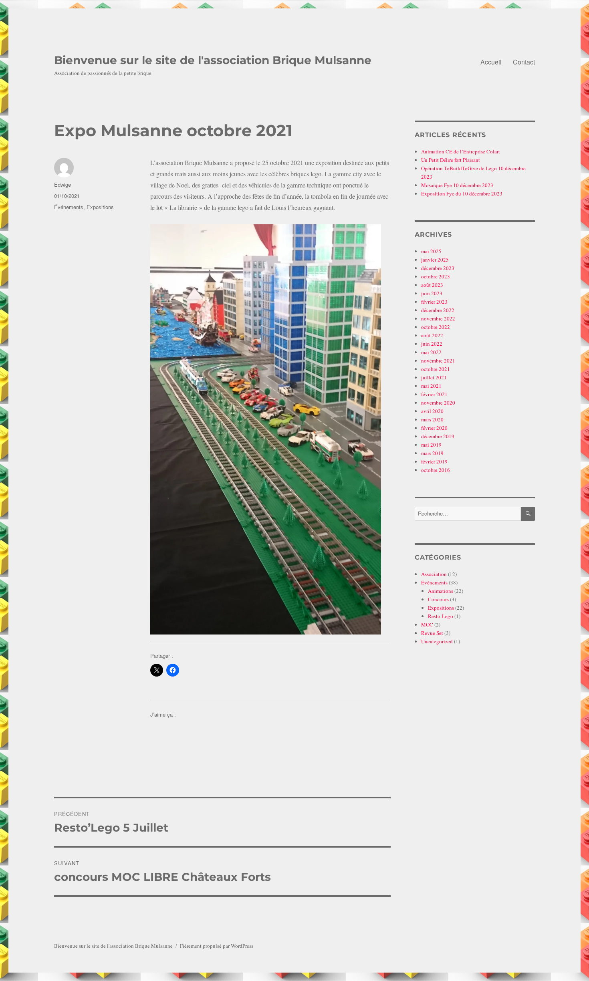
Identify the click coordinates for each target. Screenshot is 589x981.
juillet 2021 (434, 377)
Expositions (100, 207)
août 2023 (432, 284)
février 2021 (434, 394)
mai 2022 (431, 352)
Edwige (62, 184)
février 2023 (434, 301)
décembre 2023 (437, 268)
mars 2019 (432, 453)
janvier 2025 (435, 259)
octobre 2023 (435, 276)
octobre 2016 (435, 469)
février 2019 (434, 461)
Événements (68, 207)
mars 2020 (432, 419)
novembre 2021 (438, 360)
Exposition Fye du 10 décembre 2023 (461, 193)
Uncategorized (437, 641)
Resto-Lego (440, 616)
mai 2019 (431, 444)
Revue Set (432, 633)
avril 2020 (432, 411)
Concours (438, 599)
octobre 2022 (435, 326)
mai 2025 (431, 251)
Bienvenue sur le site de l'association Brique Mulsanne (212, 60)
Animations (440, 590)
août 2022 (432, 335)
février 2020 (434, 427)
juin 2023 (431, 293)
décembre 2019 (437, 436)
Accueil (491, 61)
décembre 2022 (437, 310)
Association (434, 574)
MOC (427, 624)
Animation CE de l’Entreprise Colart (460, 151)
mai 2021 (431, 385)
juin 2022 (431, 343)
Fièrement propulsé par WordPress (216, 945)
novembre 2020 (438, 402)
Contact (524, 61)
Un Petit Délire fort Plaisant (450, 159)
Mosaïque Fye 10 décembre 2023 (457, 185)
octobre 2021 (435, 369)
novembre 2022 (438, 318)
